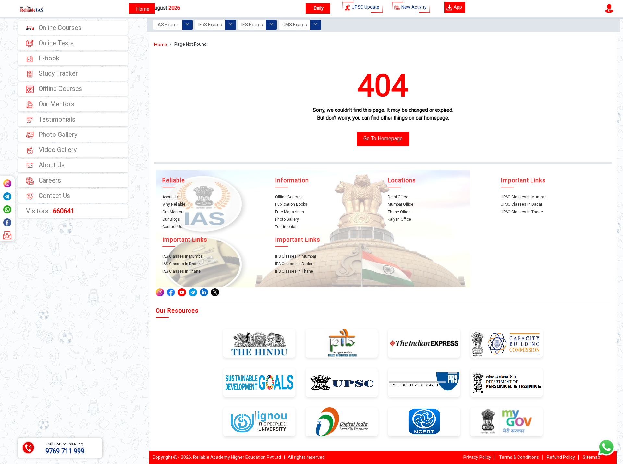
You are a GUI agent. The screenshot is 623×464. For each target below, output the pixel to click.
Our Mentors (55, 104)
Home (160, 44)
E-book (48, 58)
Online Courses (59, 28)
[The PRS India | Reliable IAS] (424, 382)
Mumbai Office (400, 204)
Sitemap (591, 457)
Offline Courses (59, 89)
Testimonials (56, 119)
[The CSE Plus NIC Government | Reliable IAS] (506, 382)
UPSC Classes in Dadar (521, 204)
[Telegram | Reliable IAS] (7, 195)
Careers (49, 180)
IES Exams (252, 24)
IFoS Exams (210, 24)
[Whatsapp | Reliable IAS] (7, 208)
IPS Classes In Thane (294, 271)
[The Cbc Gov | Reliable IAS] (506, 343)
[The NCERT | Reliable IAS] (424, 421)
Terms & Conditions (519, 457)
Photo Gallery (57, 134)
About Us (51, 165)
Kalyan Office (399, 219)
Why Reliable (173, 204)
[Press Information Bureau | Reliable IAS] (342, 343)
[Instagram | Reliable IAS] (7, 182)
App (457, 7)
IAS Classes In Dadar (181, 264)
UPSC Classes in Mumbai (523, 197)
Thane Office (399, 212)
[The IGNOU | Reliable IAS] (259, 421)
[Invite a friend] (7, 234)
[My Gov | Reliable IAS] (506, 421)
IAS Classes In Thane (181, 271)
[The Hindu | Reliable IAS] (259, 343)
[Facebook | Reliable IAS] (7, 221)
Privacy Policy (477, 457)
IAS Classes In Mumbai (182, 256)
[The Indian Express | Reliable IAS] (424, 343)
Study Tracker (57, 73)
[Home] (142, 8)
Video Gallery (57, 150)
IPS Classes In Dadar (293, 264)
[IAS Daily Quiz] (318, 8)
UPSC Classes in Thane (522, 212)
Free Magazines (289, 212)
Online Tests (55, 43)
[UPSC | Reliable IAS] (24, 8)
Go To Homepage (383, 138)
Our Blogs (171, 219)
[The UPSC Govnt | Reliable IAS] (342, 382)
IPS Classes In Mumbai (295, 256)
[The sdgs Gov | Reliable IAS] (259, 382)
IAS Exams (168, 24)
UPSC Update (365, 7)
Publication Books (291, 204)
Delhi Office (398, 197)
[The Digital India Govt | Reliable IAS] (342, 421)
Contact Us (53, 196)
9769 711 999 (64, 451)
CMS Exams (294, 24)
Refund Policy (561, 457)
